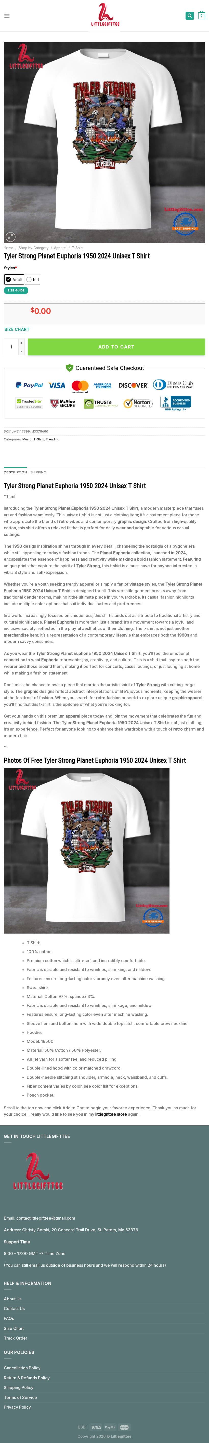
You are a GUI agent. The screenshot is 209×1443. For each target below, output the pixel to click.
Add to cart (116, 346)
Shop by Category (34, 248)
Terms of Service (20, 1397)
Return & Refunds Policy (27, 1377)
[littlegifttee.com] (104, 16)
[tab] (15, 472)
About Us (12, 1298)
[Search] (190, 16)
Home (8, 248)
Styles (10, 268)
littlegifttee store (111, 1114)
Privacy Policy (17, 1407)
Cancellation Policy (22, 1367)
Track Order (15, 1338)
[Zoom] (11, 237)
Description (15, 472)
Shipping (38, 472)
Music (27, 439)
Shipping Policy (18, 1387)
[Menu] (7, 15)
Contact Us (14, 1308)
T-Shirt (77, 248)
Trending (52, 439)
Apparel (60, 248)
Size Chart (14, 1328)
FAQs (9, 1318)
